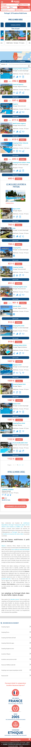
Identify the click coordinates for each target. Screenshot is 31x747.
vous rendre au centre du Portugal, (20, 549)
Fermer (21, 746)
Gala (14, 228)
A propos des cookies (13, 746)
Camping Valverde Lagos (7, 643)
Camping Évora (19, 423)
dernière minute (15, 599)
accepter (5, 744)
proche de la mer (6, 578)
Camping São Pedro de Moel (8, 637)
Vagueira (17, 365)
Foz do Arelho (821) (20, 443)
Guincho (17, 306)
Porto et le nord (22, 106)
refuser (28, 742)
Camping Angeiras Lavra (20, 286)
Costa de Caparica (18, 84)
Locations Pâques (5, 654)
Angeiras (15, 104)
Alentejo (20, 425)
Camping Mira (18, 325)
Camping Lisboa (20, 345)
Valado (16, 403)
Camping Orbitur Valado (21, 68)
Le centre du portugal (23, 70)
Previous (3, 34)
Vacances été (4, 675)
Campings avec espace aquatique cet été (11, 670)
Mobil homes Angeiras (19, 123)
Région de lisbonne (22, 86)
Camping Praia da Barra (21, 162)
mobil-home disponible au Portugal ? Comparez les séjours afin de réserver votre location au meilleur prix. (15, 524)
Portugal (15, 70)
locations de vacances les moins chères (13, 534)
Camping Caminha (18, 267)
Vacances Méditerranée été (8, 664)
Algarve (20, 145)
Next (28, 34)
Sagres (16, 208)
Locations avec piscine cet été (8, 659)
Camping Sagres (19, 384)
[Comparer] (29, 7)
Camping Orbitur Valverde (20, 143)
